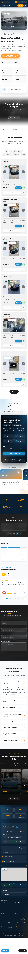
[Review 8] (18, 598)
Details (12, 192)
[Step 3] (17, 547)
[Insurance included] (20, 533)
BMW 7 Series (17, 920)
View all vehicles (14, 117)
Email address (4, 634)
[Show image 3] (15, 177)
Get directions (23, 865)
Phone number (4, 627)
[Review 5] (13, 598)
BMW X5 (16, 922)
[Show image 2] (12, 177)
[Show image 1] (8, 177)
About (2, 911)
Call (7, 841)
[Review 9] (20, 598)
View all (2, 929)
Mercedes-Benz (10, 924)
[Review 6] (15, 598)
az (18, 2)
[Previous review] (3, 598)
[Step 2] (11, 547)
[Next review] (24, 598)
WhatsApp (15, 841)
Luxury (23, 154)
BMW (2, 918)
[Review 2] (8, 598)
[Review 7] (17, 598)
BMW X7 (16, 924)
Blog (2, 909)
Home (2, 904)
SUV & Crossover (7, 154)
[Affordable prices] (10, 533)
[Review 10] (21, 598)
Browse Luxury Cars (15, 62)
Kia (8, 918)
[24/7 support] (14, 533)
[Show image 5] (20, 215)
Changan (3, 920)
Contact (2, 913)
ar (21, 2)
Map (22, 841)
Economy (12, 151)
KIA (1, 926)
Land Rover (10, 920)
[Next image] (23, 171)
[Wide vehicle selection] (7, 533)
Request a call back (13, 655)
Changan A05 (24, 918)
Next (23, 559)
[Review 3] (10, 598)
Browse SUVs (5, 62)
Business (20, 151)
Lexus (9, 922)
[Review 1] (6, 598)
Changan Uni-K (24, 920)
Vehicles (2, 906)
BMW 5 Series (17, 918)
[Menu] (25, 5)
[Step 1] (4, 547)
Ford (2, 922)
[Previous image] (4, 171)
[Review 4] (12, 598)
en (16, 2)
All (6, 151)
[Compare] (23, 192)
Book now (20, 5)
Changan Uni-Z (24, 923)
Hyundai (3, 924)
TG (20, 884)
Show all (14, 392)
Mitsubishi (10, 927)
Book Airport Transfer (13, 453)
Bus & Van (16, 154)
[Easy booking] (17, 533)
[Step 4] (24, 547)
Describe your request (6, 641)
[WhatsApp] (23, 187)
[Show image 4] (19, 177)
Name (2, 620)
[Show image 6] (22, 292)
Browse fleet (13, 798)
